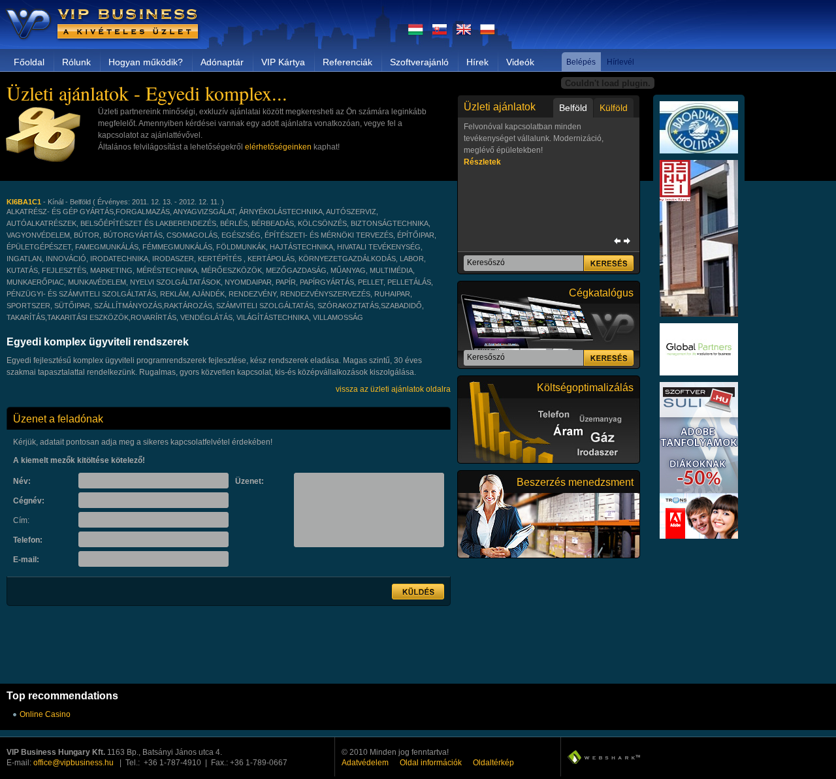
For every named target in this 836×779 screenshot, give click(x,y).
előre (627, 241)
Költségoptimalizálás (585, 387)
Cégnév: (28, 500)
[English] (464, 33)
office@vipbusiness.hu (73, 762)
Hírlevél (620, 62)
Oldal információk (431, 762)
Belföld (573, 108)
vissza (617, 241)
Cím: (21, 520)
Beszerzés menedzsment (575, 482)
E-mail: (26, 559)
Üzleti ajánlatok (500, 106)
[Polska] (488, 33)
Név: (22, 481)
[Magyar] (415, 33)
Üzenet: (249, 481)
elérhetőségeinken (278, 146)
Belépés (581, 62)
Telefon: (27, 540)
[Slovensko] (439, 33)
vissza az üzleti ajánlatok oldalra (393, 389)
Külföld (614, 108)
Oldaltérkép (493, 762)
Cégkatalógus (601, 292)
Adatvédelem (365, 762)
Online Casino (45, 714)
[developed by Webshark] (604, 757)
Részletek (482, 162)
